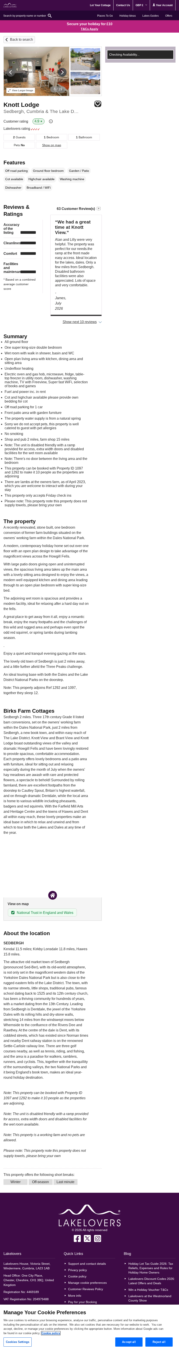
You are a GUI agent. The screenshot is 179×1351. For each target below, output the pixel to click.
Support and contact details (87, 1263)
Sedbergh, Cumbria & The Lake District (41, 111)
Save (97, 104)
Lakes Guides (150, 15)
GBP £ (140, 5)
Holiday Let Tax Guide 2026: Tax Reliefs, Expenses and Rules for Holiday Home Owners (150, 1268)
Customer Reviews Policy (85, 1289)
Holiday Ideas (127, 15)
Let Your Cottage (100, 5)
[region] (89, 1328)
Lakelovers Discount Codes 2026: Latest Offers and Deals (151, 1281)
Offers (168, 15)
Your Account (164, 5)
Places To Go (105, 15)
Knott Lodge (21, 104)
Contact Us (123, 5)
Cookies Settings (17, 1342)
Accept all (129, 1342)
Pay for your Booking (82, 1302)
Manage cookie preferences (87, 1282)
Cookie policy (77, 1276)
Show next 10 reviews (80, 322)
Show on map (51, 145)
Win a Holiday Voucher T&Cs (148, 1289)
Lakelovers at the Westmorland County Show (149, 1298)
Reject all (159, 1342)
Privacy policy (77, 1270)
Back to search (21, 39)
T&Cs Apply (89, 29)
